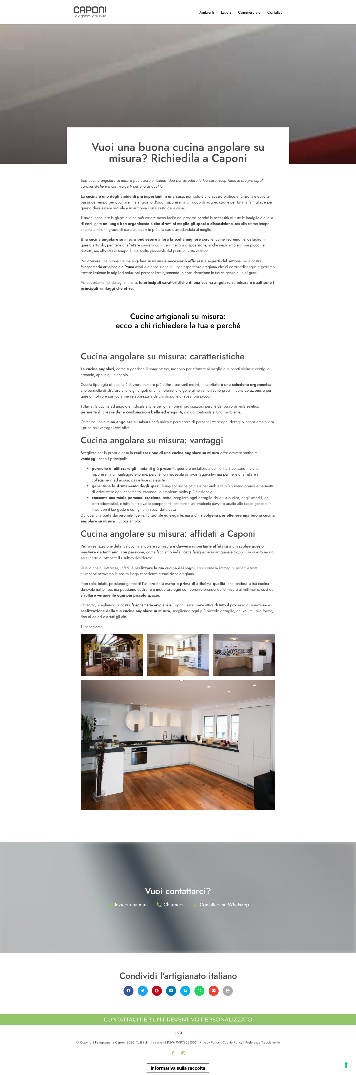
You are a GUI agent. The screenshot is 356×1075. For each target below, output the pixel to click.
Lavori (226, 12)
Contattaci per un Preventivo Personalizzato (178, 1019)
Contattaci (275, 12)
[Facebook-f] (173, 1053)
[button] (128, 991)
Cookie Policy (232, 1042)
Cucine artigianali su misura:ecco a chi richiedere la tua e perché (178, 321)
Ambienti (206, 12)
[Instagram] (183, 1053)
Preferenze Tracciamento (262, 1042)
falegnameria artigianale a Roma (107, 267)
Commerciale (249, 12)
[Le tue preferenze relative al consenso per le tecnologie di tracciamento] (346, 1065)
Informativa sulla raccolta (178, 1068)
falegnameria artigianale (151, 605)
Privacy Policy (209, 1042)
